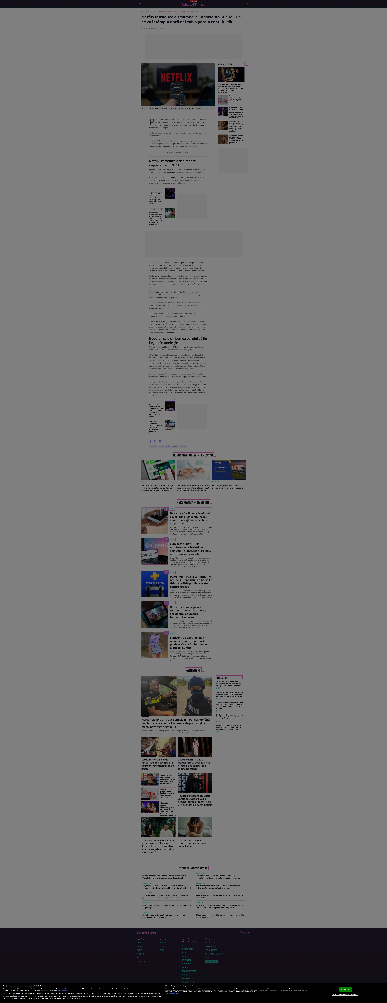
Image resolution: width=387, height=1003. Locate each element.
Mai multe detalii (62, 990)
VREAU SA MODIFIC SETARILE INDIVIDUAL (345, 995)
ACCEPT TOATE (346, 989)
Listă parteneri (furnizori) (172, 993)
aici (19, 996)
